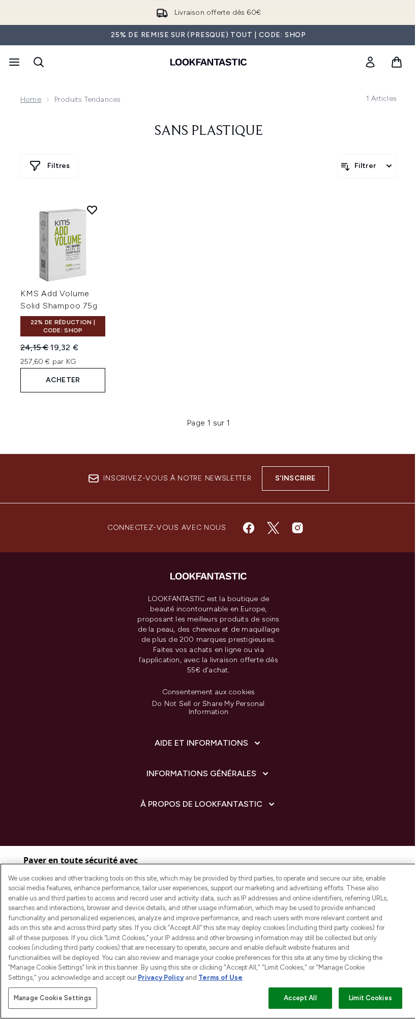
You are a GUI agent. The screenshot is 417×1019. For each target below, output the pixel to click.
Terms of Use (220, 977)
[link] (370, 62)
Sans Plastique (209, 131)
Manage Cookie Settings (53, 998)
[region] (208, 941)
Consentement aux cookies (208, 692)
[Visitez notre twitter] (273, 528)
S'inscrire (295, 478)
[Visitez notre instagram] (297, 528)
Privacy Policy (161, 977)
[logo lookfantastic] (208, 62)
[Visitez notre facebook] (248, 528)
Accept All (300, 998)
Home (30, 99)
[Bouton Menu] (13, 62)
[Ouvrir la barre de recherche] (38, 62)
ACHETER (63, 380)
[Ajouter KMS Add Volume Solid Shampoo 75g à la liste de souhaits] (92, 209)
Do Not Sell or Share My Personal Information (208, 708)
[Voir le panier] (396, 62)
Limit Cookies (370, 998)
